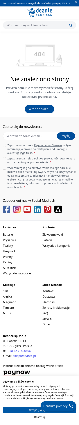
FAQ (45, 313)
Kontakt (47, 291)
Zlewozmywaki (52, 235)
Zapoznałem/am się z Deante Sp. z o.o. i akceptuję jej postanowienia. (41, 160)
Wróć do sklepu (39, 109)
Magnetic (9, 302)
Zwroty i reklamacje (56, 308)
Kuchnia (48, 227)
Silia (5, 291)
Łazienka (9, 227)
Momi (7, 313)
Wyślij (66, 136)
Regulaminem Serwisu (48, 145)
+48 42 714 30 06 (19, 351)
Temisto (8, 308)
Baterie (8, 235)
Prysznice (9, 240)
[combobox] (39, 25)
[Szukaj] (71, 25)
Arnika (7, 297)
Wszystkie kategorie (17, 273)
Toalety (8, 246)
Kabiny (7, 262)
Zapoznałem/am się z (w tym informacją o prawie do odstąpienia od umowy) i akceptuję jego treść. (39, 149)
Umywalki (10, 251)
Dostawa (48, 297)
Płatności (48, 302)
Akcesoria (10, 268)
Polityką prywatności (46, 158)
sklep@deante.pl (24, 356)
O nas (46, 324)
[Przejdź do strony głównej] (39, 12)
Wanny (7, 257)
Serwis (47, 319)
